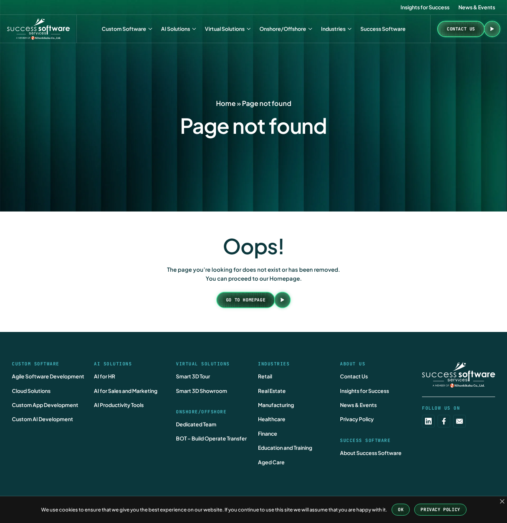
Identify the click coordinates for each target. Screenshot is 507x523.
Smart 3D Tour (193, 376)
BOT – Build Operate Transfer (211, 438)
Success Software (383, 28)
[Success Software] (38, 29)
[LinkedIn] (428, 421)
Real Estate (272, 390)
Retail (265, 376)
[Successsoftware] (458, 375)
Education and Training (285, 447)
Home (226, 103)
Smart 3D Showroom (201, 390)
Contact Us (354, 376)
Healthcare (271, 419)
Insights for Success (424, 7)
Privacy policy (440, 510)
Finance (267, 433)
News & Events (476, 7)
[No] (502, 501)
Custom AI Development (42, 419)
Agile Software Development (48, 376)
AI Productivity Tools (119, 404)
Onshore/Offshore (282, 28)
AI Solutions (175, 28)
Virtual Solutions (225, 28)
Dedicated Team (196, 424)
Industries (333, 28)
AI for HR (104, 376)
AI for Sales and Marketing (125, 390)
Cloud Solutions (31, 390)
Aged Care (271, 462)
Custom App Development (45, 404)
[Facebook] (444, 421)
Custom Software (124, 28)
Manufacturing (276, 404)
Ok (400, 510)
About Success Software (371, 452)
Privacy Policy (357, 419)
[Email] (459, 421)
